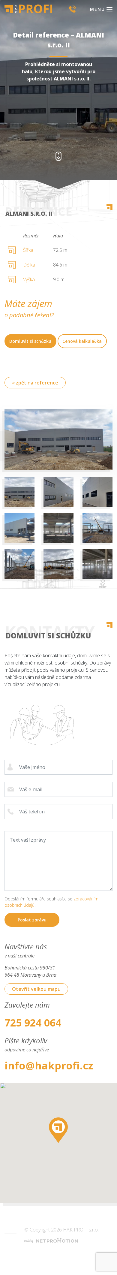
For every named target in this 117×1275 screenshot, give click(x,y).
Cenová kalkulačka (82, 341)
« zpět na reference (35, 382)
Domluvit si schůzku (30, 341)
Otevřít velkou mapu (36, 989)
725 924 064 (32, 1022)
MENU (97, 9)
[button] (58, 1130)
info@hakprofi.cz (48, 1065)
